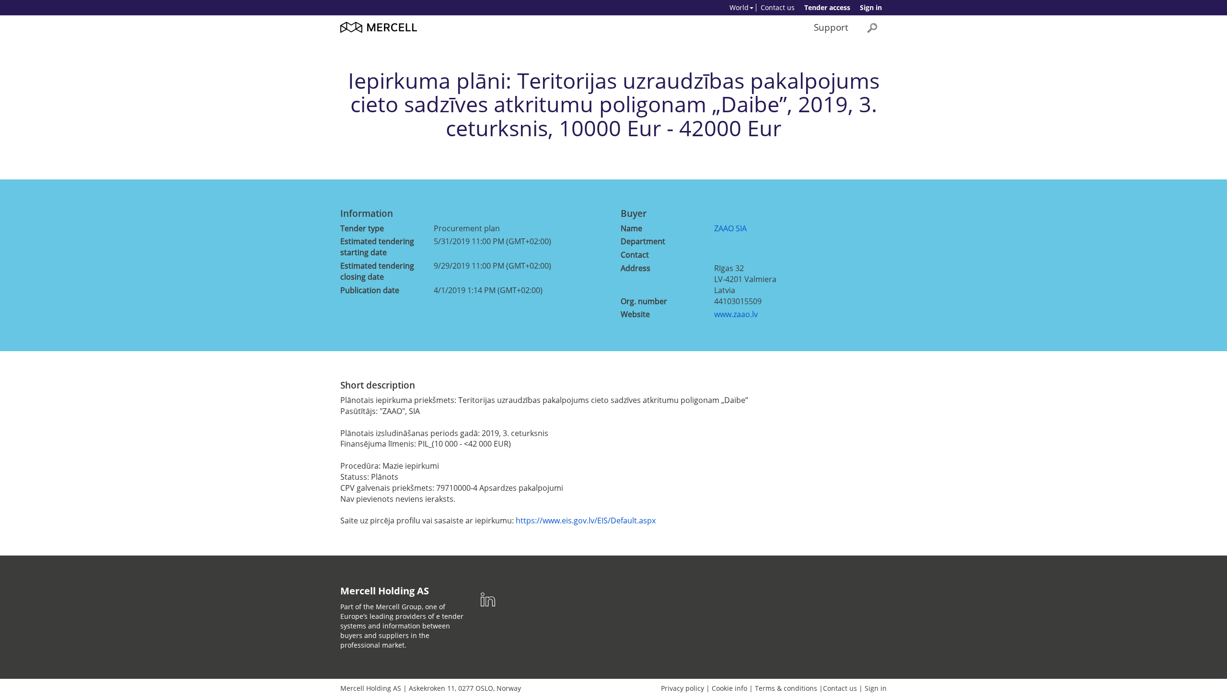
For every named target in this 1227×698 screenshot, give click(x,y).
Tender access (827, 7)
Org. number (644, 301)
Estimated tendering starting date (377, 247)
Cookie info (729, 688)
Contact (635, 254)
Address (635, 268)
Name (631, 228)
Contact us (778, 7)
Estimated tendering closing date (377, 271)
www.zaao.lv (736, 314)
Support (831, 27)
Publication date (369, 290)
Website (635, 314)
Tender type (362, 228)
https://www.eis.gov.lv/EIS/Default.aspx (586, 520)
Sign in (871, 7)
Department (643, 241)
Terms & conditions (786, 688)
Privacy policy (682, 688)
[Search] (872, 27)
